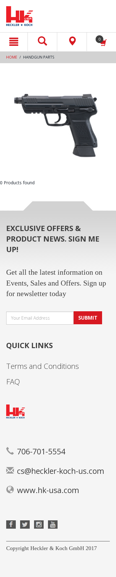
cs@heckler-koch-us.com (60, 471)
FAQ (13, 381)
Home (11, 57)
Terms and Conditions (42, 366)
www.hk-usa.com (48, 490)
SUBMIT (87, 317)
